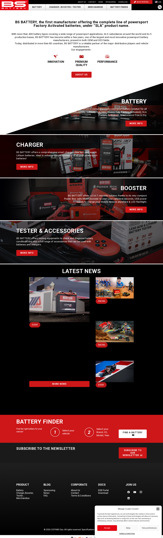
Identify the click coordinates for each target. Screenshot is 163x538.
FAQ (45, 495)
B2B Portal (103, 490)
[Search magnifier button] (160, 7)
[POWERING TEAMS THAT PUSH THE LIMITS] (115, 338)
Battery (20, 490)
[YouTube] (135, 492)
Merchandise (23, 498)
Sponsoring (49, 490)
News (47, 493)
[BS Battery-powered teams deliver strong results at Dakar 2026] (115, 297)
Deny (128, 528)
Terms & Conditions (81, 495)
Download (103, 493)
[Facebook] (129, 492)
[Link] (14, 5)
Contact (75, 493)
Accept (107, 528)
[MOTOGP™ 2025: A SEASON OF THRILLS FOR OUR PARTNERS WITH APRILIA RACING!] (115, 382)
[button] (158, 509)
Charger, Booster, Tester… (24, 494)
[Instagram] (141, 492)
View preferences (149, 528)
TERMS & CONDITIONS (127, 534)
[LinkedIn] (129, 498)
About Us (75, 490)
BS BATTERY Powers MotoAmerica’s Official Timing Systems (57, 339)
